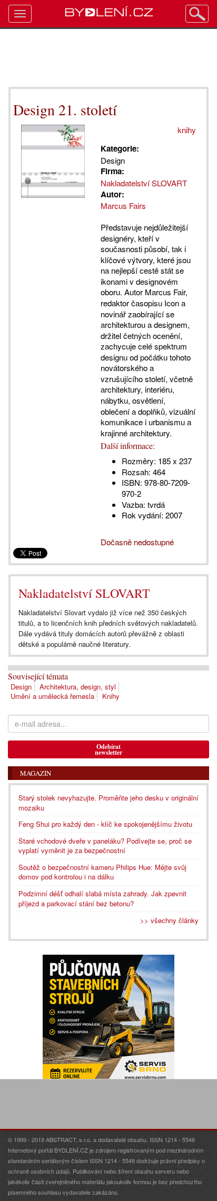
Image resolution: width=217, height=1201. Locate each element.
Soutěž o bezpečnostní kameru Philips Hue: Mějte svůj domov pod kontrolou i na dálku (102, 872)
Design (21, 687)
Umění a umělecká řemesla (52, 696)
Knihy (111, 696)
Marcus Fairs (123, 205)
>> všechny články (169, 920)
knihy (186, 129)
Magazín (35, 773)
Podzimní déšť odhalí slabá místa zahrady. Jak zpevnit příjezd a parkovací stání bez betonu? (102, 898)
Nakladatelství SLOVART (84, 593)
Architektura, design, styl (78, 687)
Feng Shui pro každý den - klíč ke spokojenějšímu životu (105, 824)
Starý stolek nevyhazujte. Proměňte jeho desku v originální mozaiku (108, 803)
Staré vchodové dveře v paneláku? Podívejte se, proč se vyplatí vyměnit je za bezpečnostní (105, 846)
